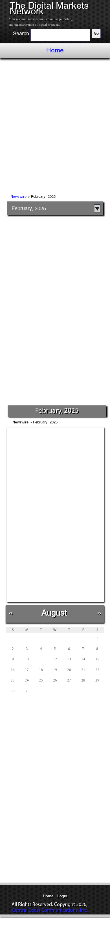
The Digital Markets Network (49, 8)
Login (62, 896)
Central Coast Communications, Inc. (49, 910)
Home (55, 50)
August (54, 612)
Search (21, 33)
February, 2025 (29, 208)
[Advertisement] (55, 127)
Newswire (18, 197)
